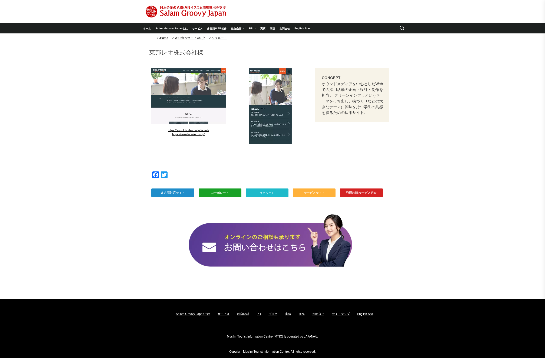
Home (164, 38)
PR (251, 28)
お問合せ (285, 28)
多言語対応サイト (173, 192)
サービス (197, 28)
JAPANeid (310, 336)
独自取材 (243, 314)
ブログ (272, 314)
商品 (272, 28)
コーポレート (220, 192)
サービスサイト (314, 192)
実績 (263, 28)
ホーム (147, 28)
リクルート (219, 38)
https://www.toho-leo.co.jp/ (188, 134)
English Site (302, 28)
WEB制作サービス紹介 (190, 38)
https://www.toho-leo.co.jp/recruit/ (188, 130)
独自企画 (236, 28)
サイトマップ (341, 314)
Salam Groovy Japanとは (171, 28)
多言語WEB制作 (217, 28)
